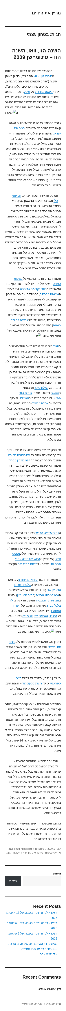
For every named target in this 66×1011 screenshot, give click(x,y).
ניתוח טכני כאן (25, 595)
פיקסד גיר (38, 852)
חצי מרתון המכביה (47, 600)
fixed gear (26, 848)
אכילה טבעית (40, 403)
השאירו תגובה (13, 852)
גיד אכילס (56, 852)
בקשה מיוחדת (44, 91)
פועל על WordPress (31, 1003)
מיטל (27, 91)
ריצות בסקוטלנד (32, 683)
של (36, 616)
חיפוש (57, 873)
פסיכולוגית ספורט (19, 455)
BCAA (55, 393)
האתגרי (43, 616)
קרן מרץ (27, 852)
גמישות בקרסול (49, 294)
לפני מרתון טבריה (19, 460)
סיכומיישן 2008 (43, 76)
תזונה (55, 346)
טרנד (47, 852)
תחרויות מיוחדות (28, 579)
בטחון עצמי (14, 848)
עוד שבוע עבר (48, 954)
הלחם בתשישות (27, 564)
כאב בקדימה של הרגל (33, 289)
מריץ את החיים (46, 13)
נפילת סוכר (41, 387)
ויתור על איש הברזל (47, 533)
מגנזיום (24, 398)
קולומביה (27, 616)
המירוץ (53, 616)
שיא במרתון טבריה (47, 595)
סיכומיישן (39, 848)
